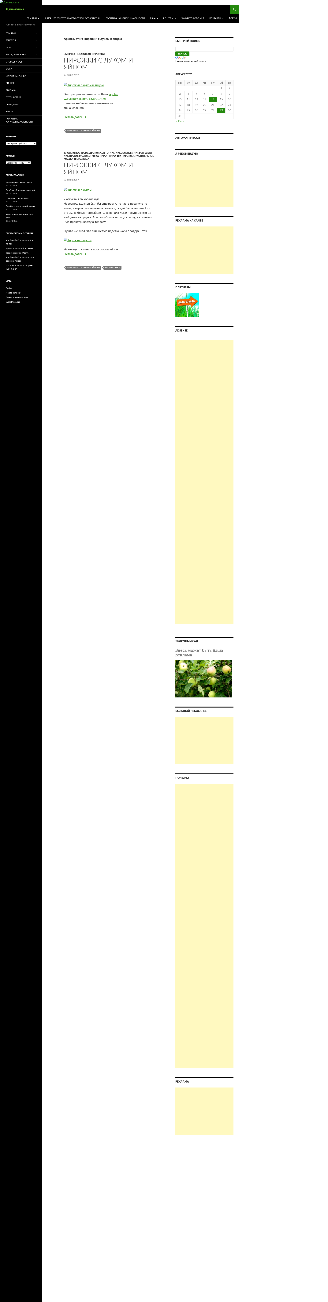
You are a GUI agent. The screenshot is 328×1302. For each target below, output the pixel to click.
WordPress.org (13, 302)
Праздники (12, 105)
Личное (10, 83)
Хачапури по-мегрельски (19, 182)
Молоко (85, 156)
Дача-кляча (15, 9)
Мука (95, 156)
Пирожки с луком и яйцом (83, 131)
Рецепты (168, 18)
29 (221, 110)
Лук (112, 153)
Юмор (9, 112)
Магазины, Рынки (16, 76)
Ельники (32, 18)
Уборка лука (112, 268)
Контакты (215, 18)
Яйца (85, 159)
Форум (233, 18)
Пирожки (98, 54)
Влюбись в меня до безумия (20, 206)
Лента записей (13, 293)
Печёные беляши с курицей (20, 190)
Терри (9, 253)
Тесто (77, 159)
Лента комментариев (17, 297)
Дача (152, 18)
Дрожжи (95, 153)
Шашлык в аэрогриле (17, 198)
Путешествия (13, 97)
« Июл (180, 121)
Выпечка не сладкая (77, 54)
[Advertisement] (204, 183)
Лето (105, 153)
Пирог (104, 156)
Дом (8, 48)
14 (212, 99)
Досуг (9, 69)
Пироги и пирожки (121, 156)
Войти (9, 288)
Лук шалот (71, 156)
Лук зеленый (124, 153)
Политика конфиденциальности (125, 18)
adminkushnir (12, 240)
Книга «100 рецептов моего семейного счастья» (72, 18)
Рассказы (11, 90)
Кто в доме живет (16, 55)
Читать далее (75, 117)
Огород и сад (14, 62)
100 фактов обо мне (192, 18)
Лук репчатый (143, 153)
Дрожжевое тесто (76, 153)
